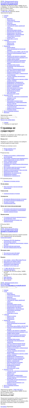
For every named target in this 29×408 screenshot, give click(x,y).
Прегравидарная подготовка (15, 362)
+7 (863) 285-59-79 (6, 11)
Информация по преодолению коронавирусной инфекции (12, 263)
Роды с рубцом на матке (10, 161)
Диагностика (5, 152)
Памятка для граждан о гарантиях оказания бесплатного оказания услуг (17, 331)
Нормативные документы (14, 307)
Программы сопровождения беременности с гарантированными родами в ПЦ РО (16, 159)
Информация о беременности (12, 175)
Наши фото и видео (12, 313)
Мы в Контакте (8, 278)
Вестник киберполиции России (12, 247)
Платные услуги (11, 265)
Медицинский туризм (13, 368)
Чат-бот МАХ (6, 224)
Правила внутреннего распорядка (16, 334)
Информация (10, 319)
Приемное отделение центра (12, 181)
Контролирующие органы (11, 171)
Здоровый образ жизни (10, 162)
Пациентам (7, 320)
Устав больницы (11, 298)
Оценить (3, 237)
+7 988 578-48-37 (8, 150)
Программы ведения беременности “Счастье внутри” (16, 380)
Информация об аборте (10, 174)
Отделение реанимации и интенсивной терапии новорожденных (15, 211)
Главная (6, 15)
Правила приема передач (14, 346)
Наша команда (11, 294)
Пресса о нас (10, 317)
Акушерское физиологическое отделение (15, 199)
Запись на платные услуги (9, 146)
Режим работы (11, 321)
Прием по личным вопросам (15, 359)
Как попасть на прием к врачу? (12, 261)
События (6, 314)
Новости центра (11, 316)
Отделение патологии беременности (14, 200)
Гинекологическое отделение (12, 193)
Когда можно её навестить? (11, 254)
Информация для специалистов (12, 173)
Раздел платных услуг (10, 148)
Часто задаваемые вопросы (11, 111)
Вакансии (9, 297)
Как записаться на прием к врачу (16, 345)
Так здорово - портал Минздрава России (15, 260)
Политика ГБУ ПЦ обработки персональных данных (12, 241)
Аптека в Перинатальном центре (16, 343)
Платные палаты (11, 384)
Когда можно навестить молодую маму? (15, 167)
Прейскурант (10, 374)
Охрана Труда (11, 311)
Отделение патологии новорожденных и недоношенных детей (15, 217)
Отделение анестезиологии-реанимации (15, 209)
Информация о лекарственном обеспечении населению (15, 309)
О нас (5, 291)
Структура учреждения (13, 295)
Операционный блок (9, 203)
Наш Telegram (7, 277)
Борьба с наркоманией (13, 361)
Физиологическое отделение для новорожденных (13, 220)
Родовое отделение (9, 202)
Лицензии (10, 303)
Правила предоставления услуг (15, 382)
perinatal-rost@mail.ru (9, 270)
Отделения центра (7, 178)
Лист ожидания (11, 366)
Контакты (6, 112)
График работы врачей (13, 333)
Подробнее (8, 237)
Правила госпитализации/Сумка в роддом (15, 170)
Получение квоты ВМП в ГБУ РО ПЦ (17, 326)
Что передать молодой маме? (12, 168)
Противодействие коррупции (12, 246)
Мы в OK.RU (7, 280)
